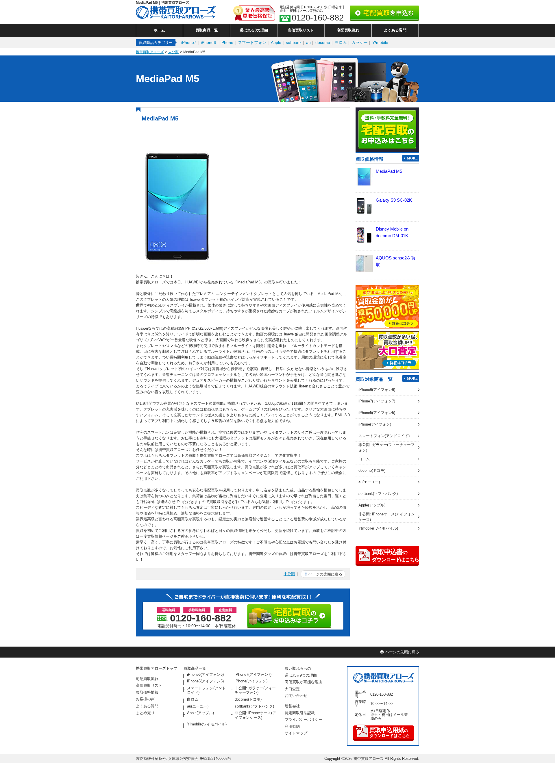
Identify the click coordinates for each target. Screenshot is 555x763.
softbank (293, 42)
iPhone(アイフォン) (374, 424)
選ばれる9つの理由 (301, 675)
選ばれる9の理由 (254, 30)
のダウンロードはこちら (389, 732)
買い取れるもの (298, 668)
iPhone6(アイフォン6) (376, 389)
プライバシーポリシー (303, 719)
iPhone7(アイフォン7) (376, 401)
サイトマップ (296, 733)
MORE (412, 158)
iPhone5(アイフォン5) (376, 413)
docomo (322, 42)
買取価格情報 (147, 692)
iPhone (227, 42)
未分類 (289, 574)
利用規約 (292, 726)
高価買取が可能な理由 (303, 682)
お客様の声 (145, 699)
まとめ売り (145, 713)
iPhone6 (208, 42)
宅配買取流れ (348, 30)
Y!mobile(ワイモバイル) (378, 528)
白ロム (341, 42)
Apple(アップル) (371, 505)
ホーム (159, 30)
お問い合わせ (296, 695)
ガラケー (360, 42)
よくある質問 (395, 30)
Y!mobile (380, 42)
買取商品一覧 (206, 30)
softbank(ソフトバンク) (378, 493)
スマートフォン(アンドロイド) (384, 436)
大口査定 (292, 689)
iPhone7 (188, 42)
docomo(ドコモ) (371, 470)
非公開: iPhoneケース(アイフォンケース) (386, 517)
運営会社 (292, 706)
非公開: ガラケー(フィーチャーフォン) (386, 447)
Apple (276, 42)
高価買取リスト (301, 30)
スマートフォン (252, 42)
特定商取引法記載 (300, 713)
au (308, 42)
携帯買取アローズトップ (156, 668)
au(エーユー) (369, 482)
